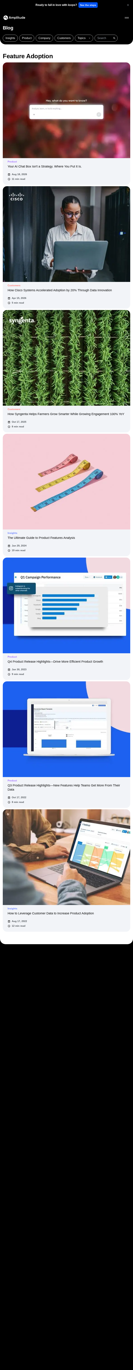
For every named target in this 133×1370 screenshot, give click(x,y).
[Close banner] (128, 5)
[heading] (56, 5)
